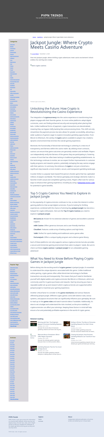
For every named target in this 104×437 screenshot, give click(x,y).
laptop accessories (14, 173)
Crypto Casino (13, 243)
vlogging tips (13, 190)
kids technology (13, 186)
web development (14, 275)
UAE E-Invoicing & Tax (15, 249)
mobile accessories (14, 171)
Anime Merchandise (14, 97)
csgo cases (12, 297)
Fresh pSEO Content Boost (16, 241)
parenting (12, 155)
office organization (14, 93)
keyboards (12, 229)
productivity (13, 130)
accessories (13, 126)
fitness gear (13, 149)
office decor (13, 169)
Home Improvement (14, 79)
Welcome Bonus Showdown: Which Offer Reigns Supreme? (48, 335)
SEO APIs (12, 83)
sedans (11, 306)
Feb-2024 (12, 348)
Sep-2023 (12, 360)
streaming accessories (15, 196)
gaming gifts (13, 167)
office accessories (14, 206)
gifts (11, 163)
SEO (11, 64)
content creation (14, 214)
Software (12, 58)
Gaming (12, 50)
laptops (12, 112)
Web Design (13, 62)
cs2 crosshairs (13, 279)
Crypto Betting (13, 245)
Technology (12, 48)
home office (13, 91)
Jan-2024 (12, 383)
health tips (12, 165)
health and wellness (14, 194)
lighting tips (12, 181)
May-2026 (12, 395)
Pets (11, 75)
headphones (13, 218)
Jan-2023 (12, 352)
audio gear (12, 144)
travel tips (12, 210)
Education (12, 44)
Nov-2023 (12, 362)
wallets (11, 222)
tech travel (12, 153)
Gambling (40, 37)
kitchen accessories (14, 202)
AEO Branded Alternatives (16, 239)
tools (11, 151)
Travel (11, 70)
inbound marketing (14, 324)
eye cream (12, 269)
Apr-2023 (12, 346)
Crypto (11, 235)
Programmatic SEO (14, 81)
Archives (40, 421)
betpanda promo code (86, 183)
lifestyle (12, 124)
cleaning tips (13, 120)
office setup (13, 208)
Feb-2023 (12, 364)
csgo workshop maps (15, 318)
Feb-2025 (12, 389)
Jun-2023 (12, 374)
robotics (12, 281)
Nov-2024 (12, 354)
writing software (14, 302)
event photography (14, 283)
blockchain (12, 271)
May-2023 (12, 372)
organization (13, 220)
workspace (12, 99)
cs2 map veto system (15, 304)
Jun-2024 (12, 370)
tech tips (12, 142)
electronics (12, 225)
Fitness (11, 66)
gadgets (12, 122)
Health (11, 77)
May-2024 (12, 377)
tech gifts (12, 192)
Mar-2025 (12, 393)
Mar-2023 (12, 366)
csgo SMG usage (14, 316)
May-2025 (12, 397)
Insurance (12, 72)
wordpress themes (14, 314)
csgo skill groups (14, 295)
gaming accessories (14, 116)
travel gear (12, 109)
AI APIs (11, 95)
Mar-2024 (12, 385)
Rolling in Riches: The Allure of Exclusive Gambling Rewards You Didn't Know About (83, 324)
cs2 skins (12, 277)
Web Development (14, 56)
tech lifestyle (13, 111)
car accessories (13, 101)
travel (11, 175)
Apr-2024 (12, 350)
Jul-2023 (12, 381)
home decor (13, 118)
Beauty (11, 46)
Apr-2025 (12, 391)
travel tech (12, 224)
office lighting (13, 227)
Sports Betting (13, 237)
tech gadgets (13, 107)
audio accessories (14, 148)
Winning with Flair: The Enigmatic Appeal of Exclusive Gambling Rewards (50, 323)
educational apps (14, 267)
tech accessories (14, 105)
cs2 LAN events (13, 310)
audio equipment (14, 140)
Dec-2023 (12, 340)
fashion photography (15, 299)
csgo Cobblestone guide (15, 320)
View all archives (14, 399)
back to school (13, 157)
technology (12, 87)
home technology (14, 216)
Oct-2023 (12, 356)
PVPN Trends (52, 15)
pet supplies (13, 128)
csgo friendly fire (14, 322)
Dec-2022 (12, 344)
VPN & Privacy (13, 253)
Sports (11, 68)
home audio (13, 134)
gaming (12, 159)
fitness (11, 146)
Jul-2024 (12, 342)
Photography (13, 52)
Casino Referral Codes (15, 251)
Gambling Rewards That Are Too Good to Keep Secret (49, 348)
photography (13, 132)
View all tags (13, 326)
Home (34, 37)
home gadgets (13, 200)
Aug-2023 (12, 375)
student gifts (13, 177)
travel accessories (14, 138)
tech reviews (13, 114)
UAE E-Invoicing (13, 247)
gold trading (13, 287)
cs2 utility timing (14, 300)
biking (11, 103)
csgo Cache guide (14, 293)
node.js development (15, 291)
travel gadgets (13, 183)
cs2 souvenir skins (14, 308)
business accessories (15, 212)
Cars (11, 60)
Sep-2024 (12, 368)
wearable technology (15, 289)
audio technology (14, 161)
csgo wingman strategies (16, 312)
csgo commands (14, 285)
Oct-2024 (12, 358)
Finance (12, 54)
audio (11, 198)
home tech (12, 233)
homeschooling (13, 273)
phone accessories (14, 136)
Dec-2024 (12, 387)
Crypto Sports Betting (15, 231)
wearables (12, 188)
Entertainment (13, 74)
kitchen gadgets (13, 204)
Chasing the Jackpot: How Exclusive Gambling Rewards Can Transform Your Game (83, 336)
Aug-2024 (12, 379)
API (11, 89)
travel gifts (12, 185)
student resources (14, 179)
